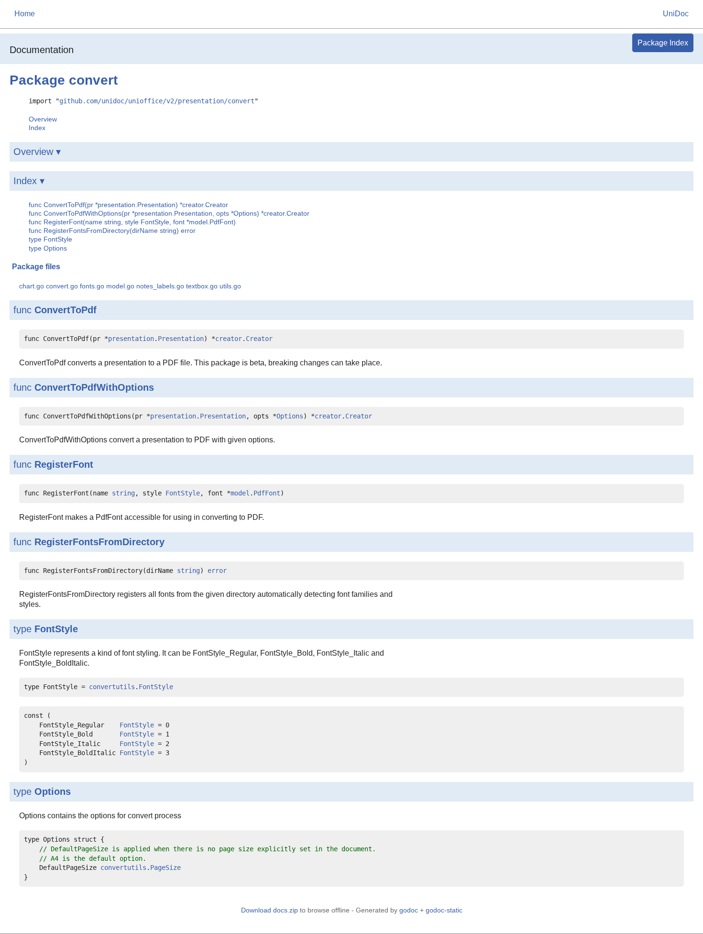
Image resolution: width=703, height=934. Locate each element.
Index (37, 128)
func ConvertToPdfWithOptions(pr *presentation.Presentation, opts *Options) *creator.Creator (169, 213)
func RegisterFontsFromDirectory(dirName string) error (112, 230)
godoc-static (444, 910)
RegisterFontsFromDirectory (99, 542)
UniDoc (676, 14)
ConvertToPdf (65, 310)
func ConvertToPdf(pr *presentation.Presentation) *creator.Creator (128, 205)
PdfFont (266, 493)
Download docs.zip (269, 910)
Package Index (662, 43)
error (217, 570)
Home (24, 14)
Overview (43, 119)
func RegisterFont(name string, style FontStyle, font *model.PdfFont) (132, 222)
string (123, 493)
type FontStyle (50, 239)
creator (228, 338)
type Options (48, 248)
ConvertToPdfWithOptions (94, 387)
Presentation (181, 338)
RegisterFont (63, 464)
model (240, 493)
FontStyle (182, 493)
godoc (408, 910)
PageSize (165, 867)
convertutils (112, 687)
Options (289, 416)
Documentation (42, 49)
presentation (131, 338)
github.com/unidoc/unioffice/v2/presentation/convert (156, 101)
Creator (259, 338)
